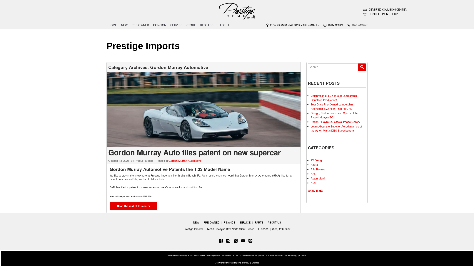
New (124, 25)
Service (176, 25)
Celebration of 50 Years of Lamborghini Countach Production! (334, 98)
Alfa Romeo (318, 169)
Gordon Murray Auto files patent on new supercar (194, 152)
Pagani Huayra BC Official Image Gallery (335, 122)
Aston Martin (318, 178)
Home (113, 25)
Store (191, 25)
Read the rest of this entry (133, 206)
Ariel (313, 174)
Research (208, 25)
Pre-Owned (140, 25)
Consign (159, 25)
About (224, 25)
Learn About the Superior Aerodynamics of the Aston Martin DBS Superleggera (336, 128)
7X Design (317, 160)
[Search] (362, 67)
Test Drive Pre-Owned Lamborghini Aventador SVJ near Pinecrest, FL (332, 106)
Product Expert (144, 160)
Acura (314, 165)
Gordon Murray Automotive (184, 160)
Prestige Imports (143, 46)
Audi (313, 183)
